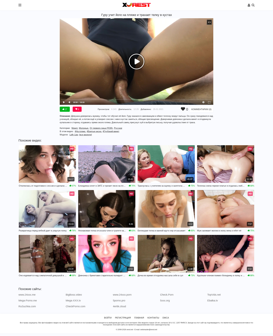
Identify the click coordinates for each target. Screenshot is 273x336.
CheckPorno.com (75, 306)
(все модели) (85, 134)
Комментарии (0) (201, 109)
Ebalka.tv (212, 300)
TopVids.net (214, 294)
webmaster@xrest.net (148, 330)
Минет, (75, 128)
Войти (108, 317)
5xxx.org (165, 300)
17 (65, 109)
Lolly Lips (74, 134)
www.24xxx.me (27, 294)
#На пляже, (80, 131)
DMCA (166, 317)
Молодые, (84, 128)
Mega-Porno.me (27, 300)
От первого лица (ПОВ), (101, 128)
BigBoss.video (74, 294)
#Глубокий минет (111, 131)
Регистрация (123, 317)
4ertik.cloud (119, 306)
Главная (139, 317)
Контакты (153, 317)
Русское (118, 128)
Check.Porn (166, 294)
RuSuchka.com (27, 306)
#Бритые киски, (94, 131)
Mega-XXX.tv (73, 300)
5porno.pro (119, 300)
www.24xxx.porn (122, 294)
